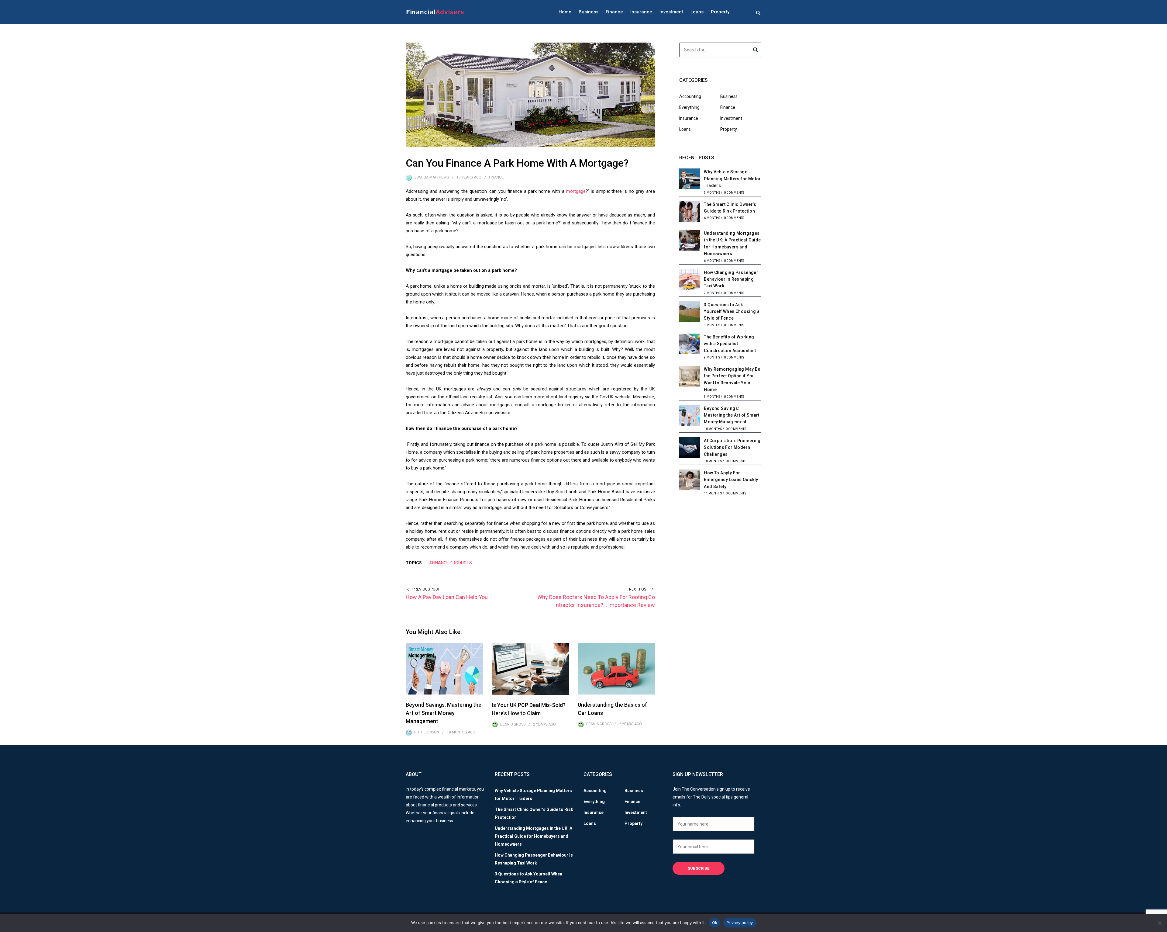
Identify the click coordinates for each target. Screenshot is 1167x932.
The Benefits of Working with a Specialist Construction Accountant (730, 343)
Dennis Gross (512, 724)
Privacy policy (739, 922)
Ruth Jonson (426, 732)
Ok (715, 922)
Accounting (690, 96)
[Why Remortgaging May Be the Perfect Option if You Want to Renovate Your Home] (689, 377)
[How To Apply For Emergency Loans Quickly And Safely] (689, 480)
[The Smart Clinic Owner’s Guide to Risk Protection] (689, 212)
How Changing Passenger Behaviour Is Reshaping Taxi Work (731, 279)
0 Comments (734, 192)
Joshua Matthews (431, 177)
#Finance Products (450, 562)
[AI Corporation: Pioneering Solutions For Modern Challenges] (689, 448)
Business (588, 12)
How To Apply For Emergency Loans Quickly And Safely (731, 479)
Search (755, 51)
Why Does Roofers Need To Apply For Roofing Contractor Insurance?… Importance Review (596, 601)
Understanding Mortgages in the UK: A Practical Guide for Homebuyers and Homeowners (533, 836)
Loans (697, 12)
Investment (671, 12)
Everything (689, 107)
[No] (1159, 923)
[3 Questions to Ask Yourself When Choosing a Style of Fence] (689, 312)
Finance (614, 12)
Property (720, 12)
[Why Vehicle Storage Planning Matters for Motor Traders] (689, 179)
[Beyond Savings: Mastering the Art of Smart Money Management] (689, 416)
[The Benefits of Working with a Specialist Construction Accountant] (689, 345)
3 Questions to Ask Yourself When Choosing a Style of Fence (731, 311)
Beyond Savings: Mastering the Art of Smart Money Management (443, 713)
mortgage (576, 191)
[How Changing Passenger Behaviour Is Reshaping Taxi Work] (689, 280)
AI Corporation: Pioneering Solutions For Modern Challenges (732, 447)
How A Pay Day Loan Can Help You (447, 597)
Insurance (641, 12)
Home (565, 12)
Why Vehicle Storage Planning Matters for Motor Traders (732, 178)
